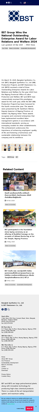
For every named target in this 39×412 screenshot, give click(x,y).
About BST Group (7, 359)
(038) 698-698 (10, 331)
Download (5, 370)
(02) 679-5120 (10, 321)
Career (4, 366)
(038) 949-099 (8, 350)
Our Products (6, 361)
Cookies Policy (6, 376)
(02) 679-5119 (8, 323)
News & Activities (7, 365)
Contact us (5, 368)
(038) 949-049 (10, 348)
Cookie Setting (20, 408)
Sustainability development (10, 363)
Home (3, 357)
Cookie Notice (11, 404)
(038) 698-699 (8, 332)
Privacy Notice (6, 374)
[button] (21, 2)
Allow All (29, 408)
